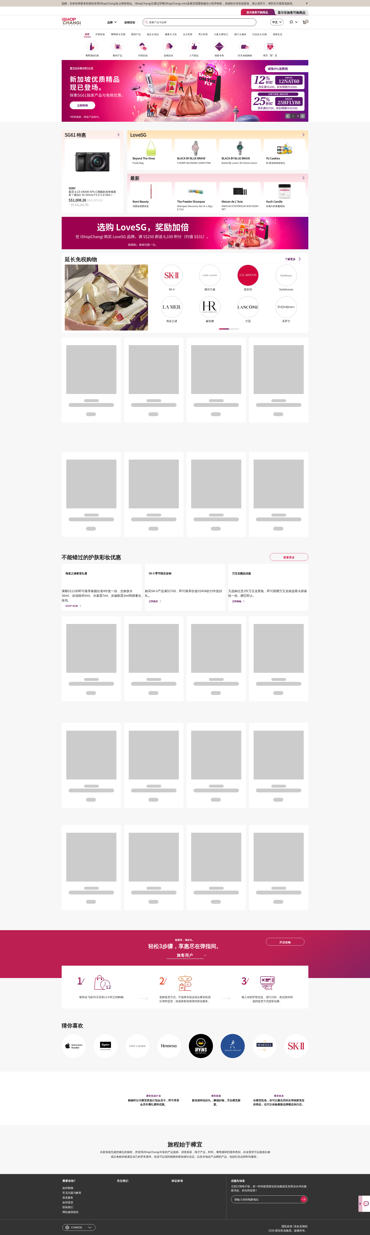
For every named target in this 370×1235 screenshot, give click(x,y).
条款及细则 (301, 1226)
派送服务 (67, 1197)
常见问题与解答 (71, 1192)
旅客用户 (185, 955)
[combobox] (199, 22)
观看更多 (289, 557)
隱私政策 (287, 1226)
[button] (287, 116)
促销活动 (129, 22)
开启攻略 (285, 942)
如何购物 (67, 1188)
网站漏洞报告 (70, 1212)
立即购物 (236, 601)
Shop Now (72, 605)
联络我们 (67, 1207)
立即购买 (153, 601)
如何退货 (67, 1202)
